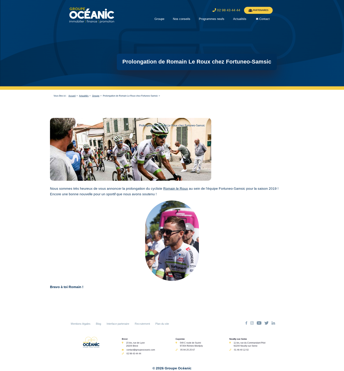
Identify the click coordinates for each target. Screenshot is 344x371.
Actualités (239, 19)
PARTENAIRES (260, 10)
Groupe (159, 19)
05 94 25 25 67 (187, 350)
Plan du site (162, 323)
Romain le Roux (175, 188)
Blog (98, 323)
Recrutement (142, 323)
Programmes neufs (211, 19)
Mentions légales (80, 323)
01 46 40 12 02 (241, 350)
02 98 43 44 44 (133, 353)
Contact (264, 19)
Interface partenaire (118, 323)
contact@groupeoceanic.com (140, 350)
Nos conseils (181, 19)
